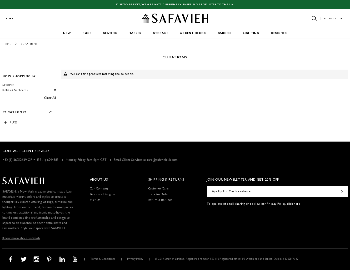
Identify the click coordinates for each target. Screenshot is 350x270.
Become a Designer (103, 194)
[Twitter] (24, 259)
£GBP (10, 18)
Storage (160, 33)
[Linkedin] (62, 259)
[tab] (29, 81)
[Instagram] (36, 259)
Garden (224, 33)
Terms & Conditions (102, 259)
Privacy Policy (135, 259)
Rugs (87, 33)
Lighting (251, 33)
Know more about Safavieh (21, 238)
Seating (110, 33)
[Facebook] (11, 259)
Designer (279, 33)
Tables (135, 33)
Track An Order (158, 194)
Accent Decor (193, 33)
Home (6, 44)
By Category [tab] (14, 112)
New (67, 33)
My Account (334, 18)
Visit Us (95, 200)
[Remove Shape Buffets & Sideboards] (55, 90)
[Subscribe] (342, 191)
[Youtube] (75, 259)
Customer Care (158, 189)
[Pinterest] (49, 259)
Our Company (99, 189)
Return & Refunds (160, 200)
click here (293, 204)
